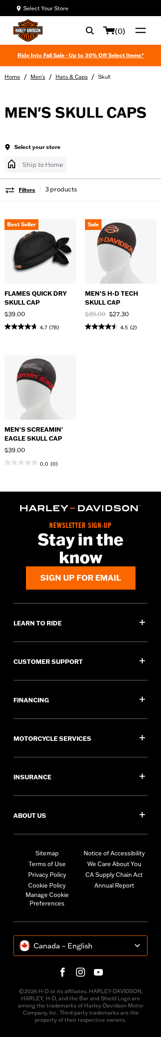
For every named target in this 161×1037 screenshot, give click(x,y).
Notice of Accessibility (114, 853)
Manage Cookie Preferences (47, 899)
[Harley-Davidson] (80, 508)
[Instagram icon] (80, 972)
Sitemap (47, 853)
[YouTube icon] (98, 972)
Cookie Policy (47, 885)
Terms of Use (47, 863)
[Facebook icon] (62, 972)
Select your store (37, 147)
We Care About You (114, 863)
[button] (35, 165)
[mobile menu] (139, 30)
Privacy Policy (47, 874)
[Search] (89, 30)
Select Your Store (45, 8)
